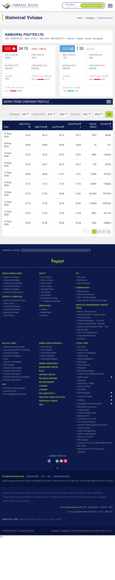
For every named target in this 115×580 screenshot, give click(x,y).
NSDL (51, 519)
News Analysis (46, 286)
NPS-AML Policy (10, 391)
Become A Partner (48, 378)
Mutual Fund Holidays (12, 362)
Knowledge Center (48, 367)
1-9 (88, 250)
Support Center (47, 375)
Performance (82, 280)
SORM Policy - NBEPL (86, 383)
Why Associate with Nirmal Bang (17, 350)
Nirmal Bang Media (48, 363)
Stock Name (70, 5)
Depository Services (11, 312)
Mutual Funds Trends (12, 371)
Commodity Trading (12, 306)
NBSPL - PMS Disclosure (87, 312)
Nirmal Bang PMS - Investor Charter (91, 315)
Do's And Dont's (47, 393)
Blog (41, 371)
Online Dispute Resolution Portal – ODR (92, 327)
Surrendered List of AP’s (86, 419)
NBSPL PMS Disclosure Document (16, 501)
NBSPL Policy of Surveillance (74, 493)
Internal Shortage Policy (86, 431)
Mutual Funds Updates (13, 368)
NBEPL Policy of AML (52, 493)
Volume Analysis (47, 280)
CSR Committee (83, 386)
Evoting (80, 400)
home (79, 18)
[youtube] (61, 461)
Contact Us (81, 339)
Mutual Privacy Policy (12, 380)
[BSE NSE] (25, 114)
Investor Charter (84, 396)
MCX (38, 519)
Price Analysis (46, 277)
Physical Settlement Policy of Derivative (18, 497)
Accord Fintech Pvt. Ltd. (103, 531)
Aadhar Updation (42, 497)
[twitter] (53, 461)
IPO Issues (81, 277)
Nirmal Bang (20, 5)
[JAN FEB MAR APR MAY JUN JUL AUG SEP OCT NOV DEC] (51, 114)
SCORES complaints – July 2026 (90, 321)
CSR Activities (83, 393)
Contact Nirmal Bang (12, 286)
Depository (33, 476)
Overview (44, 315)
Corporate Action (47, 289)
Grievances (81, 368)
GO (109, 114)
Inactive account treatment (12, 493)
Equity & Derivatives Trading (15, 300)
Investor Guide (61, 476)
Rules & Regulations (85, 359)
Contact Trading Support (13, 292)
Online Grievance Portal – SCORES (91, 324)
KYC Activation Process (86, 422)
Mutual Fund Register (12, 356)
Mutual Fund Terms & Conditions (17, 377)
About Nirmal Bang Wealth (14, 347)
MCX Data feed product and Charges (92, 300)
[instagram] (65, 461)
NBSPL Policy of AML (33, 493)
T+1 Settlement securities (50, 301)
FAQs (6, 359)
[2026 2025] (63, 114)
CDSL (44, 519)
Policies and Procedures (86, 353)
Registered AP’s (83, 416)
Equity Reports (46, 350)
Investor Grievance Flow (86, 413)
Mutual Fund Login (11, 353)
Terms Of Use (82, 356)
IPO (43, 476)
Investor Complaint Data (52, 397)
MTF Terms (81, 446)
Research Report (72, 7)
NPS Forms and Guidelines (14, 388)
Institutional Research (49, 359)
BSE (27, 519)
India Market (45, 292)
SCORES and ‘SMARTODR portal (90, 374)
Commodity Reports (48, 353)
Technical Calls (46, 347)
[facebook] (49, 461)
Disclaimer (81, 347)
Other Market (46, 295)
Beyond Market (47, 382)
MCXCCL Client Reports (86, 434)
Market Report (46, 312)
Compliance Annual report (89, 403)
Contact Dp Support (11, 289)
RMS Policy (82, 377)
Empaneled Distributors (86, 336)
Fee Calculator (82, 330)
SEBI (21, 519)
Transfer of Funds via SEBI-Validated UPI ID (94, 443)
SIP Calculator (9, 365)
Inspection (81, 380)
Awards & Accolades (12, 280)
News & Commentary (85, 294)
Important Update (48, 401)
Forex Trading (9, 303)
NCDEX (58, 519)
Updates (44, 309)
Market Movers (83, 291)
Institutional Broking (12, 309)
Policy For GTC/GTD (85, 437)
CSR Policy (81, 389)
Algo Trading (9, 315)
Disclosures (81, 362)
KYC (49, 476)
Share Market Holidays (49, 298)
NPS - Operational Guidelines (15, 394)
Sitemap (43, 390)
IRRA (41, 405)
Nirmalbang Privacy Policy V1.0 (62, 497)
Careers (43, 386)
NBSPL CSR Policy (94, 493)
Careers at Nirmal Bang (13, 283)
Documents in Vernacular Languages (91, 497)
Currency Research (48, 356)
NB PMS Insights (84, 318)
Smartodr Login (83, 410)
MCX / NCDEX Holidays (86, 297)
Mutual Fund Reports (12, 374)
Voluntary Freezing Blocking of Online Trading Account (92, 426)
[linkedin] (57, 461)
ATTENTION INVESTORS (13, 476)
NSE (32, 519)
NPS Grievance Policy (85, 371)
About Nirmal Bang (11, 277)
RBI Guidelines (83, 440)
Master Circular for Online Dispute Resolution (90, 450)
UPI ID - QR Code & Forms (87, 333)
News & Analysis (83, 283)
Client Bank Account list (87, 407)
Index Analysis (46, 283)
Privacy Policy (82, 350)
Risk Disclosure (83, 365)
